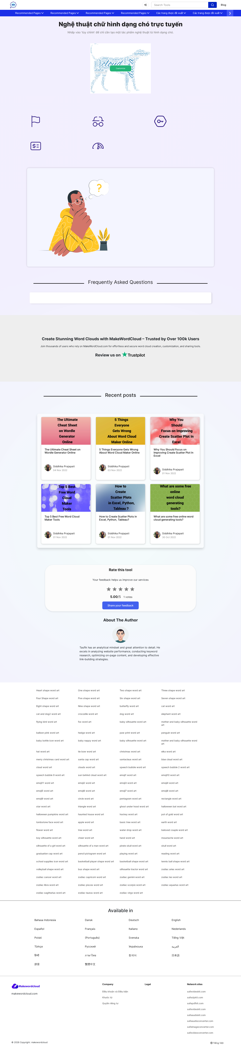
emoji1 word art (128, 775)
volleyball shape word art (49, 869)
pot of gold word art (172, 814)
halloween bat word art (173, 806)
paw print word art (130, 732)
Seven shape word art (173, 698)
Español (39, 928)
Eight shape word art (47, 706)
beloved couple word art (174, 830)
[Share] (145, 5)
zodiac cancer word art (48, 877)
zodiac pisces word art (90, 885)
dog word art (127, 714)
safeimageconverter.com (200, 1026)
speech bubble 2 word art (175, 767)
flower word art (44, 830)
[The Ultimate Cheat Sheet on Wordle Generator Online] (66, 431)
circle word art (86, 798)
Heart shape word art (47, 690)
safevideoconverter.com (200, 1032)
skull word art (168, 845)
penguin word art (170, 732)
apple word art (86, 822)
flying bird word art (46, 721)
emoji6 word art (86, 790)
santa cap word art (88, 759)
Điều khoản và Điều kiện (115, 991)
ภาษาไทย (90, 955)
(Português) (92, 937)
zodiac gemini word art (132, 877)
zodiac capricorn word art (92, 877)
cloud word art (44, 767)
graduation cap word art (49, 853)
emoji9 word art (44, 798)
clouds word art (86, 767)
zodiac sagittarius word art (50, 892)
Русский (90, 946)
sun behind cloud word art (92, 775)
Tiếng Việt (178, 937)
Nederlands (179, 928)
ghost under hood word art (134, 806)
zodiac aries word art (172, 869)
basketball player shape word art (96, 861)
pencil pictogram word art (92, 853)
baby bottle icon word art (50, 740)
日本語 (176, 955)
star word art (43, 806)
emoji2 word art (86, 783)
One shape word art (89, 690)
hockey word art (128, 814)
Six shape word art (130, 698)
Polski (38, 937)
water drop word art (130, 830)
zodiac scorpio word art (132, 885)
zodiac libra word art (47, 885)
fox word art (84, 721)
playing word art (128, 853)
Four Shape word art (47, 698)
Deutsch (134, 920)
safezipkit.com (195, 997)
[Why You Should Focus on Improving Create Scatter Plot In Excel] (175, 431)
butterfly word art (129, 706)
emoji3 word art (128, 783)
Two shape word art (130, 690)
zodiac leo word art (171, 877)
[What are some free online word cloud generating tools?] (175, 498)
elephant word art (171, 714)
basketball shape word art (134, 861)
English (176, 920)
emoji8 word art (169, 790)
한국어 (133, 955)
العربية (175, 946)
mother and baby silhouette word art (179, 723)
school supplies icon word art (52, 861)
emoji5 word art (44, 790)
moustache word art (172, 837)
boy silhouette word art (48, 837)
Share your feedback (120, 605)
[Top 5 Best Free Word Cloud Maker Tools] (66, 498)
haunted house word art (91, 814)
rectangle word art (171, 798)
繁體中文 (90, 964)
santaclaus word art (130, 759)
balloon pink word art (47, 732)
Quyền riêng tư (110, 1003)
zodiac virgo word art (131, 892)
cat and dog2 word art (48, 714)
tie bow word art (87, 751)
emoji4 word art (169, 783)
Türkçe (38, 946)
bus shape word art (88, 869)
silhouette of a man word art (93, 845)
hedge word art (86, 732)
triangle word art (87, 806)
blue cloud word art (171, 759)
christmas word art (130, 751)
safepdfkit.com (195, 1003)
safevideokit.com (196, 991)
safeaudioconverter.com (200, 1021)
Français (90, 928)
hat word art (43, 751)
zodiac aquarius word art (174, 885)
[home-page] (13, 5)
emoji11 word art (45, 783)
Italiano (133, 928)
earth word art (169, 822)
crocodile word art (88, 714)
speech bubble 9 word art (50, 775)
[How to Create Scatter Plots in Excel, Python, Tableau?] (120, 498)
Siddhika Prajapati (64, 466)
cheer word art (86, 837)
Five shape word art (89, 698)
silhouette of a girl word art (50, 845)
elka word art (168, 751)
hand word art (127, 837)
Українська (136, 946)
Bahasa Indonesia (45, 920)
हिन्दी (36, 955)
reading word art (170, 853)
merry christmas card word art (52, 759)
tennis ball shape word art (175, 861)
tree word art (85, 830)
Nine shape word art (89, 706)
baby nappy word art (89, 740)
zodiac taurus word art (90, 892)
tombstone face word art (49, 822)
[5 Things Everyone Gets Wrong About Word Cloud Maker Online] (120, 431)
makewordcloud (39, 1042)
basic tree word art (130, 822)
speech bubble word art (133, 767)
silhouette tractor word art (134, 869)
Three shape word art (173, 690)
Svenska (134, 937)
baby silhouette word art (133, 721)
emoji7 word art (128, 790)
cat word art (168, 706)
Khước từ (107, 997)
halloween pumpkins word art (52, 814)
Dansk (89, 920)
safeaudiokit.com (196, 1015)
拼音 (37, 964)
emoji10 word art (170, 775)
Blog (223, 4)
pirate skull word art (130, 845)
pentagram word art (130, 798)
